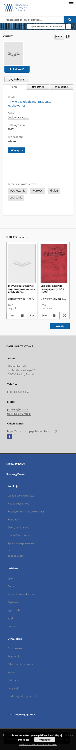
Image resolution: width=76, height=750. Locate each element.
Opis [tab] (14, 87)
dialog (54, 190)
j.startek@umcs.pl (17, 409)
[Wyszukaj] (70, 19)
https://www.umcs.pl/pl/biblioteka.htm (30, 431)
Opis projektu (16, 648)
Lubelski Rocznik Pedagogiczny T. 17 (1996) (52, 288)
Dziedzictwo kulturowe (21, 495)
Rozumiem (44, 739)
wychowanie (17, 190)
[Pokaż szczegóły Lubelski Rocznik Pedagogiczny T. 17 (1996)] (64, 315)
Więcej (60, 326)
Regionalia (14, 519)
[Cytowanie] (67, 36)
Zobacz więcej (16, 555)
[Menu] (71, 3)
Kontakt (12, 672)
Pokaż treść (17, 69)
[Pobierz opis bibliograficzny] (12, 315)
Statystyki (13, 688)
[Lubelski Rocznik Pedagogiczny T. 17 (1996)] (54, 263)
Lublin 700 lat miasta (20, 535)
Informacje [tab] (38, 87)
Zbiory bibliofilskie (18, 527)
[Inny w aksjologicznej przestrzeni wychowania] (13, 53)
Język (11, 618)
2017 (11, 129)
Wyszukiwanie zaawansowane (46, 26)
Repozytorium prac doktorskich (26, 511)
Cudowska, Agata (18, 117)
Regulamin (14, 656)
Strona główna (15, 474)
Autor (11, 586)
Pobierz (18, 79)
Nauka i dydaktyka (18, 503)
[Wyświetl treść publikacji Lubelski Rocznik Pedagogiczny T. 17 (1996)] (54, 315)
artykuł (12, 141)
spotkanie (16, 197)
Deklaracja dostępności (22, 696)
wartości (38, 190)
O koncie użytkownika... (21, 664)
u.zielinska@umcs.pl (19, 413)
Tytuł (11, 578)
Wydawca (13, 602)
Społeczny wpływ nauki (21, 543)
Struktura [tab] (61, 87)
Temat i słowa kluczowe (22, 594)
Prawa (11, 626)
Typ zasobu (14, 610)
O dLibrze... (14, 680)
